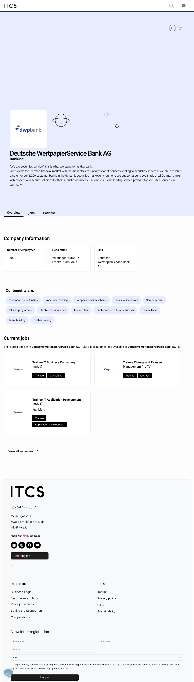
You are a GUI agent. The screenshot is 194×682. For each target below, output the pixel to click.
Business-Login (21, 592)
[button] (180, 28)
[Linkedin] (14, 545)
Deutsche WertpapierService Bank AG (114, 262)
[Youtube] (37, 545)
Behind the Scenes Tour (27, 610)
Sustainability (106, 611)
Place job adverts (22, 604)
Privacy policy (106, 598)
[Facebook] (29, 545)
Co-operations (20, 617)
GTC (100, 605)
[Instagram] (21, 545)
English (25, 556)
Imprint (102, 592)
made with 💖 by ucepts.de (25, 536)
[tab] (13, 212)
